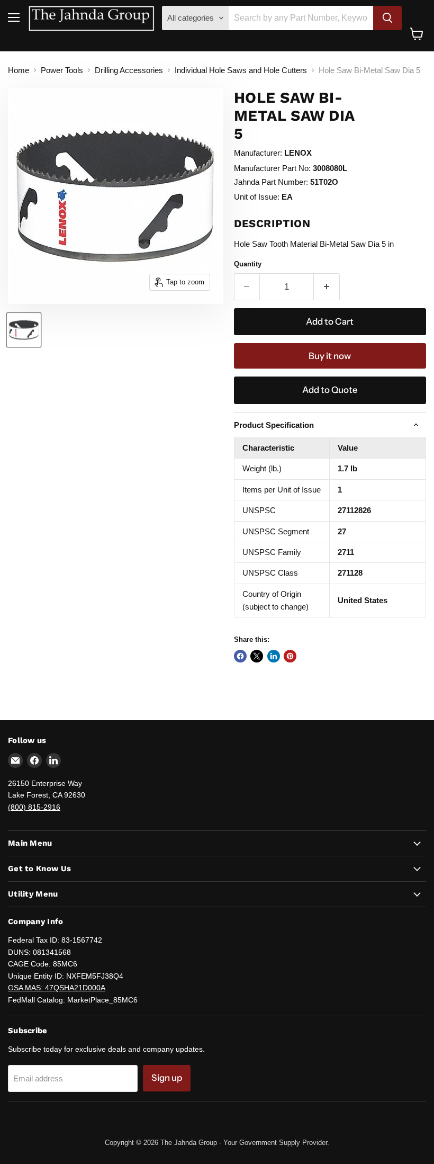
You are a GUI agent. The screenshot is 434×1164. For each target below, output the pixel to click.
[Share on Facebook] (240, 656)
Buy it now (330, 356)
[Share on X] (256, 656)
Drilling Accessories (129, 70)
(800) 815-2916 (34, 807)
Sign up (166, 1077)
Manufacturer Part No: (272, 168)
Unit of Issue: (256, 196)
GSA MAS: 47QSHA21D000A (56, 987)
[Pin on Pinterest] (290, 656)
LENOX (298, 152)
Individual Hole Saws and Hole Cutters (241, 70)
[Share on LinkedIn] (273, 656)
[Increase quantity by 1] (327, 286)
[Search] (387, 18)
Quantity (247, 264)
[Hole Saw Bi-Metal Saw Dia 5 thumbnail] (24, 330)
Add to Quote (330, 389)
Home (18, 70)
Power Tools (62, 70)
